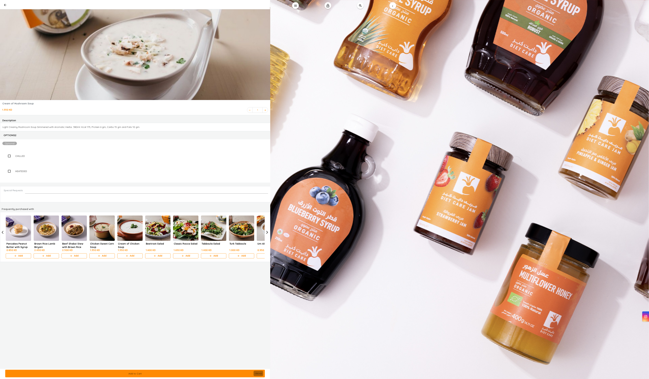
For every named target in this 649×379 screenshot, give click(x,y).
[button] (135, 135)
